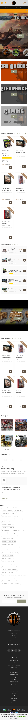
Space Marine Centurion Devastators (10, 552)
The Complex (5, 578)
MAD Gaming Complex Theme (9, 541)
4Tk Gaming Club (14, 660)
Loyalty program (14, 684)
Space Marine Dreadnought (8, 561)
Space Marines (21, 575)
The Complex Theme (15, 578)
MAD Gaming (21, 535)
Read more (6, 498)
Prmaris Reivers (12, 549)
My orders (14, 693)
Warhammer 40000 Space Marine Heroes (11, 583)
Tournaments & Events (6, 435)
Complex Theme (6, 516)
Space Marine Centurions (7, 555)
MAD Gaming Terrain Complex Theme (10, 547)
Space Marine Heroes (7, 563)
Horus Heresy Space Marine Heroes (15, 533)
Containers (15, 516)
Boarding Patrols (5, 419)
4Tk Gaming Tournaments (8, 507)
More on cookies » (14, 718)
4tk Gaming (19, 507)
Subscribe (21, 601)
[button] (1, 36)
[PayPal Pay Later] (23, 710)
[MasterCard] (14, 710)
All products (14, 703)
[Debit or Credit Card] (9, 710)
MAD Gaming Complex (7, 538)
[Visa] (12, 712)
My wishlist (14, 698)
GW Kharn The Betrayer (7, 519)
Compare (14, 700)
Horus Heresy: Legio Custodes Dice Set (20, 190)
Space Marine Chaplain (7, 558)
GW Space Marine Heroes (8, 527)
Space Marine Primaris (19, 563)
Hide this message (21, 716)
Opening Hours (14, 681)
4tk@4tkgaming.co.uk (15, 644)
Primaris (4, 549)
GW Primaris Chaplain (7, 524)
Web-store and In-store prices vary (14, 10)
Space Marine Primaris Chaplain (9, 572)
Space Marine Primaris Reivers (9, 575)
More (14, 71)
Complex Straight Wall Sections (9, 513)
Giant (22, 530)
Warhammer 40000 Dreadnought (9, 580)
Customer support (14, 672)
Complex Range (18, 510)
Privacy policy (14, 667)
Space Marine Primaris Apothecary (9, 569)
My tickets (14, 695)
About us (14, 662)
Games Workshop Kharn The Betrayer (10, 530)
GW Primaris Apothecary (8, 521)
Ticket (20, 35)
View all (14, 244)
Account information (14, 691)
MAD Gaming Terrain (7, 544)
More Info (18, 318)
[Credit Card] (4, 710)
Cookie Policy (14, 679)
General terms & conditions (14, 665)
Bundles (17, 435)
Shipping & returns (14, 674)
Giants (4, 533)
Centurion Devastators (7, 510)
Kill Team (17, 419)
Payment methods (14, 669)
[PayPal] (18, 710)
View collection (20, 133)
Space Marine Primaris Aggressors (9, 566)
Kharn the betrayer (6, 535)
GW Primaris (18, 519)
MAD (14, 535)
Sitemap (14, 677)
